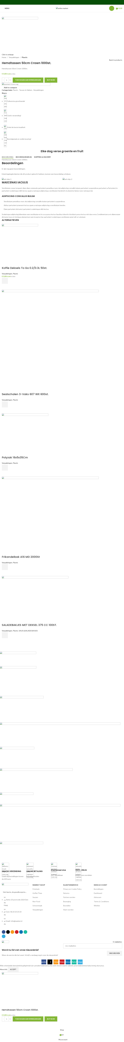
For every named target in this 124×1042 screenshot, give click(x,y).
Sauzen (35, 897)
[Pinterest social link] (61, 2)
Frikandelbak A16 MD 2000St (21, 557)
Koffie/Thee (37, 893)
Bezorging (67, 901)
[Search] (106, 8)
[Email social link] (58, 2)
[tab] (7, 157)
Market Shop (39, 885)
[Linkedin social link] (65, 2)
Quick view (5, 287)
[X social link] (55, 2)
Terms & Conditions (101, 901)
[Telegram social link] (71, 2)
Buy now (51, 80)
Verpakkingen (14, 57)
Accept (13, 969)
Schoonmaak (37, 906)
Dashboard (98, 893)
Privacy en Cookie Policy (72, 889)
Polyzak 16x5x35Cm (15, 457)
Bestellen (66, 906)
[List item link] (16, 912)
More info (4, 969)
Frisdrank (36, 889)
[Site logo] (62, 8)
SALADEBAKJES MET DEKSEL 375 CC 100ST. (29, 625)
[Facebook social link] (52, 2)
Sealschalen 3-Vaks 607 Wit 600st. (25, 394)
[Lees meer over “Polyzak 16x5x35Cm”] (5, 468)
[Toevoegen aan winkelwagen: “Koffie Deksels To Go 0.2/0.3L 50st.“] (5, 281)
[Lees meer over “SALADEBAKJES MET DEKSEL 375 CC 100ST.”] (5, 635)
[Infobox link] (13, 872)
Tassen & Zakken (25, 90)
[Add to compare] (5, 263)
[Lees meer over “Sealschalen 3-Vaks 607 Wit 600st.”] (5, 404)
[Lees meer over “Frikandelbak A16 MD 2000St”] (5, 567)
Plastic (24, 57)
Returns (66, 893)
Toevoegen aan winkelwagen (28, 80)
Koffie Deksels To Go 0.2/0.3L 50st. (24, 268)
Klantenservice (70, 885)
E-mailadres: (117, 942)
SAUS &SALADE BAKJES (28, 631)
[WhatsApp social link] (68, 2)
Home (4, 57)
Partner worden (69, 897)
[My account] (111, 8)
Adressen (97, 897)
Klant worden (68, 910)
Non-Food (36, 901)
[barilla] (60, 755)
